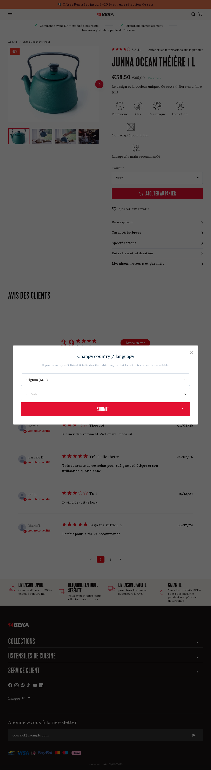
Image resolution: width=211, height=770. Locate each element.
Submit (103, 409)
